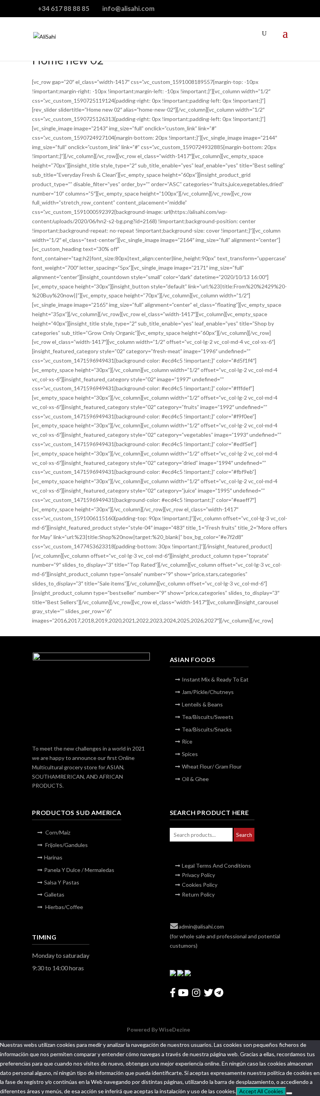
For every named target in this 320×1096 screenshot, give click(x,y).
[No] (289, 1093)
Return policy (198, 894)
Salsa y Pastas (61, 882)
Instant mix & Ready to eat (215, 679)
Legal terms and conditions (216, 865)
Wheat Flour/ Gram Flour (212, 766)
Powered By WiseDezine (159, 1029)
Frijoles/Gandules (66, 845)
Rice (187, 741)
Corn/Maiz (57, 832)
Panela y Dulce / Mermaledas (79, 869)
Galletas (54, 894)
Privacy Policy (198, 875)
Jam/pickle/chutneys (208, 692)
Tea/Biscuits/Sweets (207, 716)
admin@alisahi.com (201, 926)
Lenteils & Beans (202, 704)
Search (244, 835)
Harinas (53, 857)
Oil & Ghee (195, 779)
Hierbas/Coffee (63, 907)
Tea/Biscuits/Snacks (207, 729)
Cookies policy (199, 884)
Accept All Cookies (261, 1091)
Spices (190, 754)
